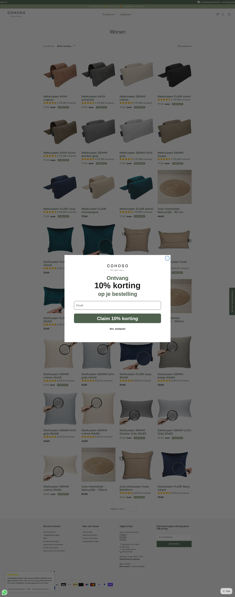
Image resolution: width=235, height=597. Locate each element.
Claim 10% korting (117, 318)
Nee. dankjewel (117, 329)
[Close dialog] (167, 258)
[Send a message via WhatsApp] (4, 592)
